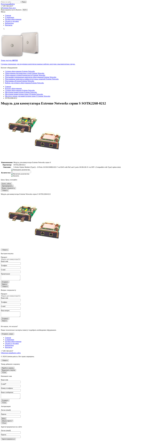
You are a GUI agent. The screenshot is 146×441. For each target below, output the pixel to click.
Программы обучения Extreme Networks (19, 81)
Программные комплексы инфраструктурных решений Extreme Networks (32, 79)
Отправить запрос (7, 334)
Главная (8, 15)
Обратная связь (6, 353)
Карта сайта (16, 353)
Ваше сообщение (7, 392)
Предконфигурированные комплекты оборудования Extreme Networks (30, 77)
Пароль (3, 414)
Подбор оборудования (13, 19)
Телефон (4, 265)
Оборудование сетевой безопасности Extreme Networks (25, 75)
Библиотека (9, 23)
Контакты (8, 25)
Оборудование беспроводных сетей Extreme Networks (24, 73)
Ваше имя (4, 261)
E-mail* (3, 384)
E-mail (3, 270)
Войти (12, 4)
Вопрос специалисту (8, 188)
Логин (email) (6, 410)
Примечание (5, 274)
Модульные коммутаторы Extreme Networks (21, 92)
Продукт (4, 257)
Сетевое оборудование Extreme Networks (20, 71)
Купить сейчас (6, 183)
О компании (9, 17)
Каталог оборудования (13, 88)
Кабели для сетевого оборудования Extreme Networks (24, 83)
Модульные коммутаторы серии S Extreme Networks (24, 94)
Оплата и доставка (12, 21)
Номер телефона (7, 388)
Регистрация (5, 4)
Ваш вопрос (5, 310)
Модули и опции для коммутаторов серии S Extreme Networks (27, 96)
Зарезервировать (7, 186)
